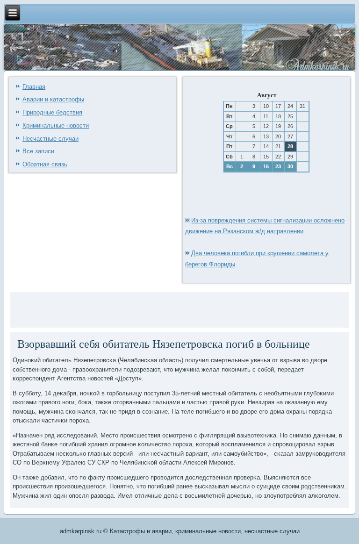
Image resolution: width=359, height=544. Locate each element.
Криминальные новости (55, 125)
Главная (33, 86)
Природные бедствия (52, 112)
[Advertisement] (122, 308)
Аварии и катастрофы (53, 99)
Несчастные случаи (50, 138)
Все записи (38, 151)
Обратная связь (44, 164)
